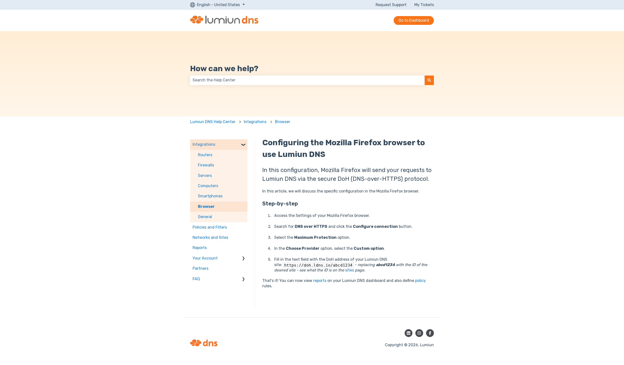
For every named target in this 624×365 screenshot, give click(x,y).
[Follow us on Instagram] (419, 333)
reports (319, 280)
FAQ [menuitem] (196, 279)
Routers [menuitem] (205, 155)
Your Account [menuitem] (205, 258)
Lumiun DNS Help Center (212, 121)
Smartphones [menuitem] (210, 196)
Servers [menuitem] (205, 175)
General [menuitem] (205, 216)
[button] (243, 145)
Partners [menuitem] (200, 268)
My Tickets (424, 4)
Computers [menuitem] (208, 185)
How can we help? (224, 68)
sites (349, 270)
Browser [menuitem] (206, 206)
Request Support (391, 4)
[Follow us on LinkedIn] (408, 333)
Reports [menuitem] (200, 247)
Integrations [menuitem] (204, 144)
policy (420, 280)
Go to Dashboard (414, 20)
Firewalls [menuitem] (206, 165)
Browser (282, 121)
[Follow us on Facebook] (430, 333)
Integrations (255, 121)
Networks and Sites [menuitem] (210, 237)
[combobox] (307, 80)
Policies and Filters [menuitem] (210, 227)
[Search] (429, 80)
